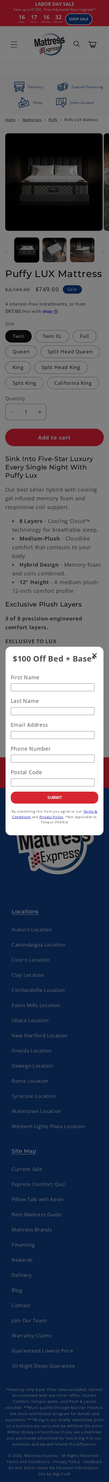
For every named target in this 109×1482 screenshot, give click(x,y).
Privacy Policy (51, 817)
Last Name (25, 700)
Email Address (29, 724)
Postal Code (26, 772)
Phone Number (31, 748)
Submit (54, 797)
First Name (25, 677)
